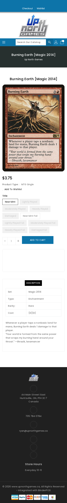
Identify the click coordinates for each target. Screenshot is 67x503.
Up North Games (33, 59)
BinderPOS (44, 490)
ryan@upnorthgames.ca (33, 430)
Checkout (27, 8)
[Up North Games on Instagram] (33, 3)
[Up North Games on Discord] (39, 3)
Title (5, 195)
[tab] (33, 283)
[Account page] (56, 42)
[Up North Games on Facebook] (27, 3)
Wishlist (41, 8)
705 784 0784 (33, 416)
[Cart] (62, 42)
